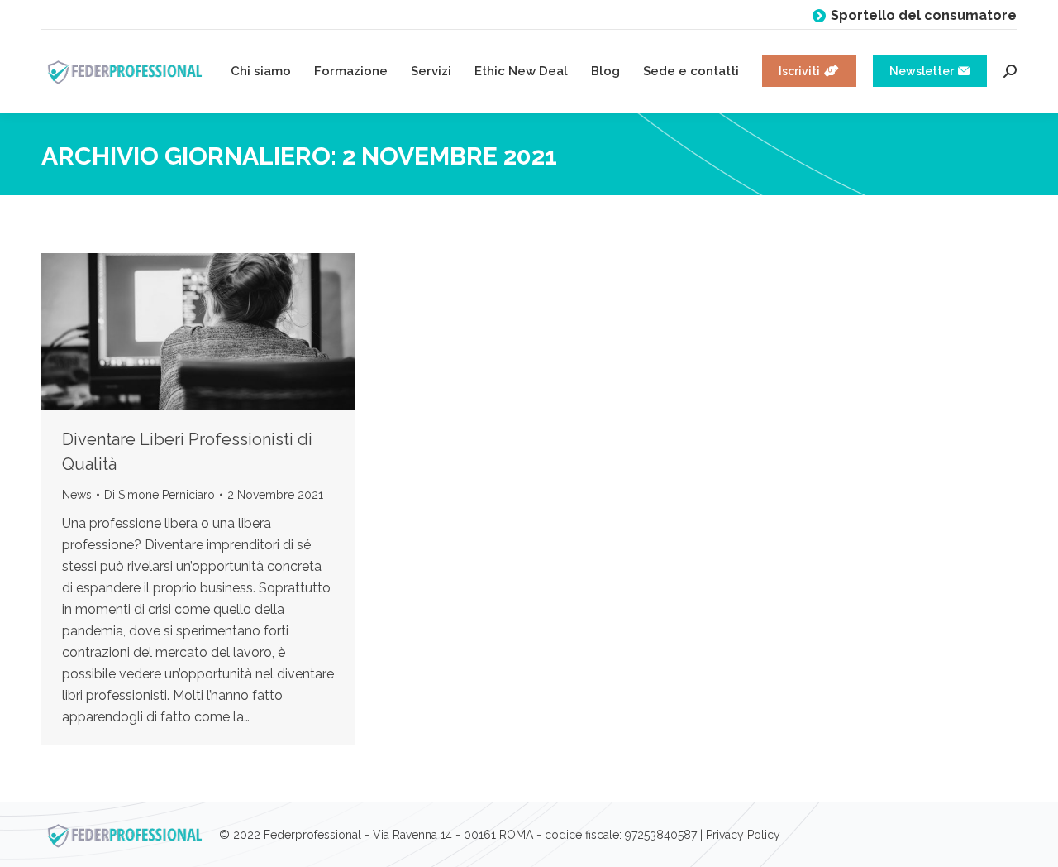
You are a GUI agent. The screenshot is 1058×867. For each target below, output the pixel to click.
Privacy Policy (743, 834)
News (77, 494)
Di (159, 494)
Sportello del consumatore (924, 15)
